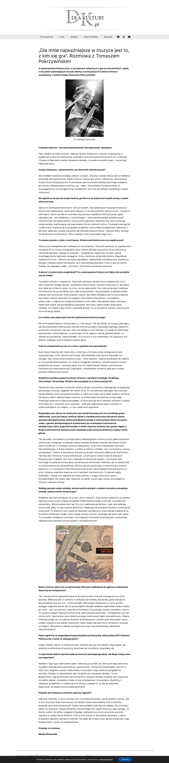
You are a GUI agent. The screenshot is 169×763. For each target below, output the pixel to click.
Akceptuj (125, 759)
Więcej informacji (106, 759)
